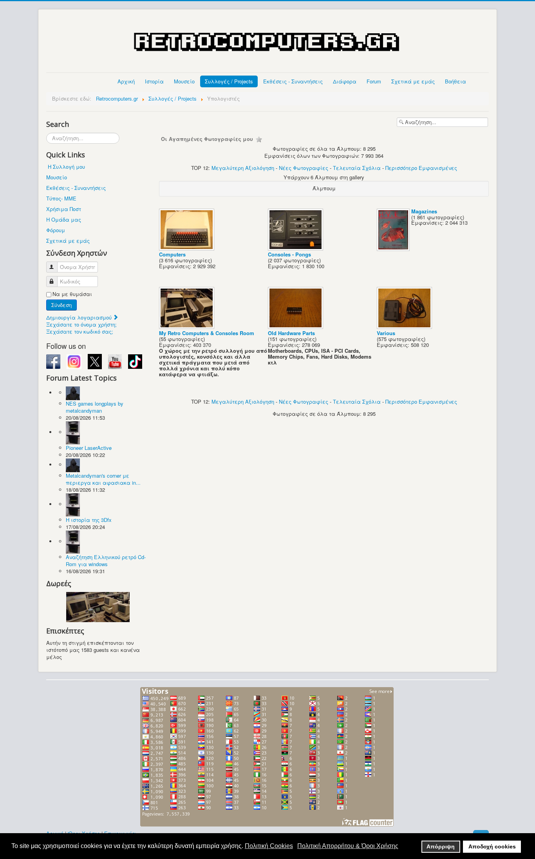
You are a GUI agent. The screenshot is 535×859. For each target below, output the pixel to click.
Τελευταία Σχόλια (357, 167)
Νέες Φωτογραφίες (303, 167)
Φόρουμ (55, 230)
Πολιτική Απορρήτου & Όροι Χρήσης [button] (347, 846)
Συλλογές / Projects (229, 81)
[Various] (405, 326)
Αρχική (126, 81)
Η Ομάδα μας (63, 219)
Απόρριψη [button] (441, 846)
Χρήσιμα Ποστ (63, 209)
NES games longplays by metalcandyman (94, 407)
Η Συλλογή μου (66, 166)
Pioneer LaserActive (89, 447)
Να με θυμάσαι (72, 294)
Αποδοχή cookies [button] (492, 846)
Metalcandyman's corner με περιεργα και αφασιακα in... (103, 479)
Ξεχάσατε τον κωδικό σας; (79, 331)
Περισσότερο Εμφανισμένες (421, 167)
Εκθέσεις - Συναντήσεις (293, 81)
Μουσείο (184, 81)
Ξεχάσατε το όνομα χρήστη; (81, 324)
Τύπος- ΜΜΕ (61, 198)
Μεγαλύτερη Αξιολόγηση (242, 167)
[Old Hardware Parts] (296, 326)
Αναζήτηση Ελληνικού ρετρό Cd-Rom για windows (106, 560)
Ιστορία (154, 81)
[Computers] (187, 248)
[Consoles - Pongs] (296, 248)
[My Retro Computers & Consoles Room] (187, 326)
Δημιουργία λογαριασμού (79, 317)
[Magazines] (394, 248)
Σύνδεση (61, 305)
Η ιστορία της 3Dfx (89, 519)
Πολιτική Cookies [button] (269, 846)
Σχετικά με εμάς (413, 81)
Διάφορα (344, 81)
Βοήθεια (455, 81)
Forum (374, 81)
